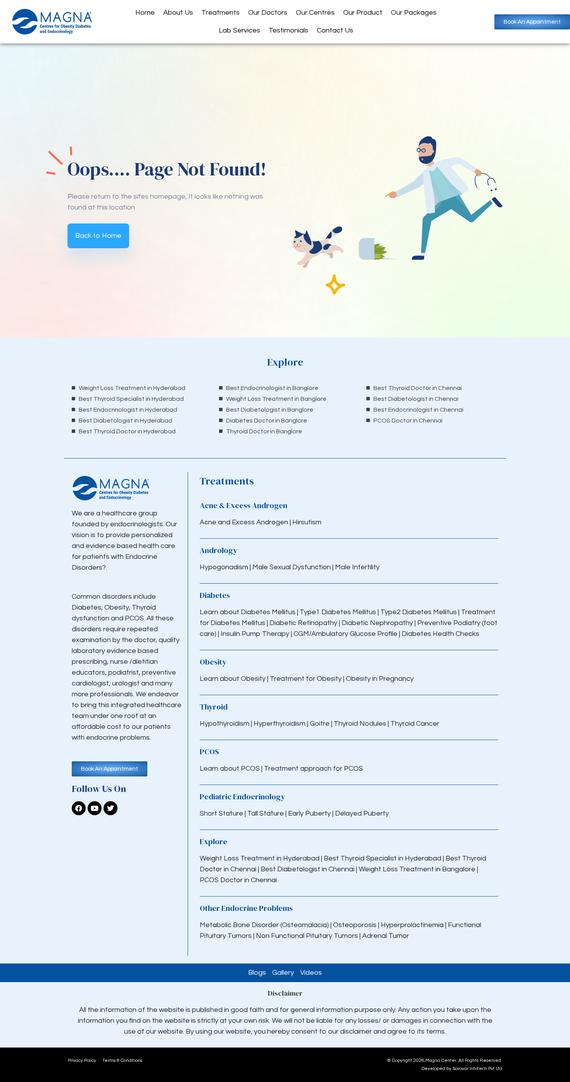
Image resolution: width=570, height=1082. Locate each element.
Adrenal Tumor (385, 935)
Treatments (221, 12)
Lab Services (239, 30)
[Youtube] (95, 808)
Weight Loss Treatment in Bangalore (417, 869)
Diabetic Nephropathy (377, 623)
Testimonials (288, 30)
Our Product (362, 12)
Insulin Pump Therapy (255, 633)
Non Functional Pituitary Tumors (307, 935)
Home (145, 12)
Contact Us (335, 30)
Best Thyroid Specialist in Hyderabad (382, 858)
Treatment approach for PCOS (313, 768)
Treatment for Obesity (306, 678)
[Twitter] (110, 808)
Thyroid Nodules (360, 723)
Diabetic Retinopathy (303, 623)
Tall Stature (265, 813)
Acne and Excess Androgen (244, 522)
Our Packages (414, 12)
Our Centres (315, 12)
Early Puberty (309, 813)
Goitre (320, 723)
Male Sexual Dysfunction (292, 567)
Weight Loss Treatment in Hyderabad (260, 858)
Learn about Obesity (233, 678)
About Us (178, 12)
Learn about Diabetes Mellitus (247, 612)
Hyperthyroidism (280, 723)
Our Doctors (267, 12)
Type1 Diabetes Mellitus (337, 612)
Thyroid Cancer (414, 723)
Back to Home (98, 235)
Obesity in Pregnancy (380, 678)
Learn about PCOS (230, 768)
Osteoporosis (355, 925)
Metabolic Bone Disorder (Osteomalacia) (264, 925)
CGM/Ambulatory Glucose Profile (346, 633)
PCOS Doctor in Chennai (238, 880)
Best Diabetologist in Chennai (307, 869)
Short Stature (221, 813)
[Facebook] (79, 808)
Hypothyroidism (225, 723)
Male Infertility (357, 567)
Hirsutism (307, 522)
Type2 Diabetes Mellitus (418, 612)
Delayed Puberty (362, 813)
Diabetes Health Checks (440, 633)
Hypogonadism (225, 567)
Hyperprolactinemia (413, 925)
